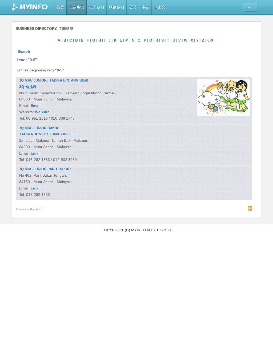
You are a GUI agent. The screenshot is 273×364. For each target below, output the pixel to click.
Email (36, 105)
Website (42, 112)
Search (24, 51)
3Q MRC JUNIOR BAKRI (38, 128)
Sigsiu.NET (37, 209)
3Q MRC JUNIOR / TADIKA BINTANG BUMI (53, 80)
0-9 (210, 40)
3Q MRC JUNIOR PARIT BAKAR (45, 169)
